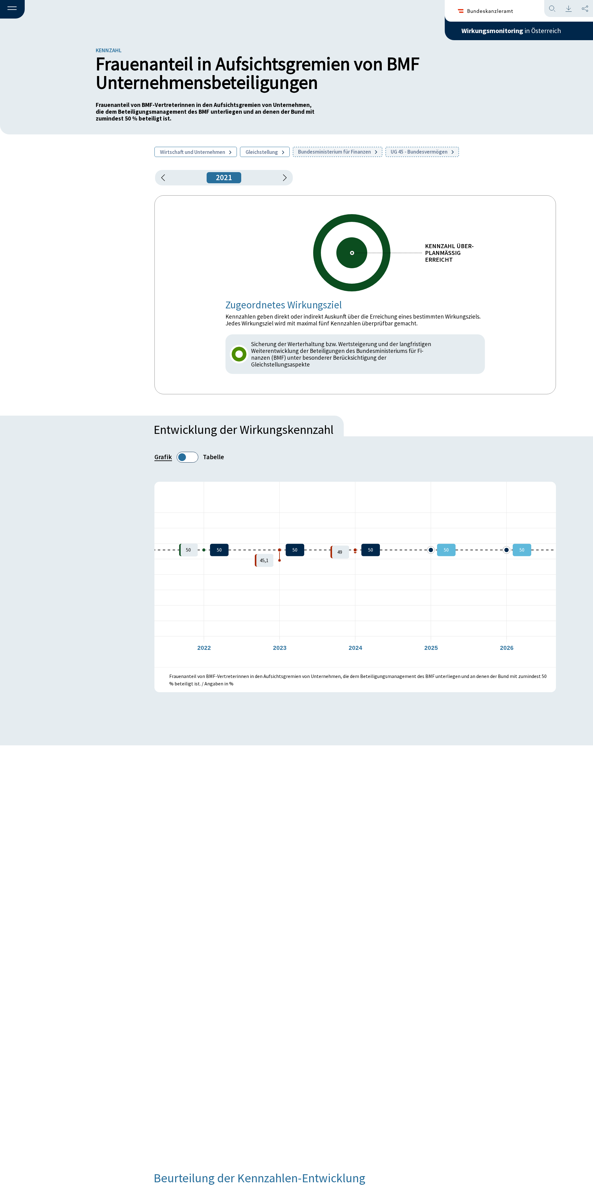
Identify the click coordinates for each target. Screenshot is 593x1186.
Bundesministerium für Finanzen (335, 151)
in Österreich (511, 30)
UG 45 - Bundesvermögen (419, 151)
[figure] (355, 574)
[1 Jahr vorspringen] (282, 178)
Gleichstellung (262, 152)
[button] (12, 9)
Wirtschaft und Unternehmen (193, 152)
